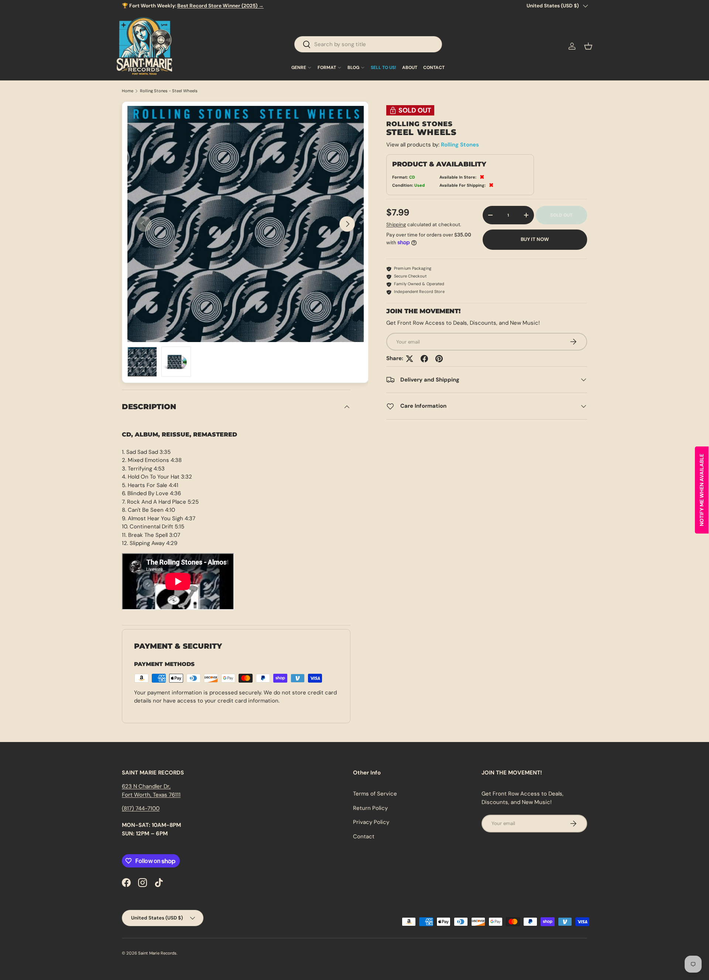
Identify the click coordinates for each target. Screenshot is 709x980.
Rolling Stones (460, 144)
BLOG (353, 67)
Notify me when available (701, 490)
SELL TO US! (383, 67)
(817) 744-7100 (141, 808)
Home (127, 91)
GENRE (298, 67)
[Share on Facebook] (424, 358)
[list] (245, 224)
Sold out (561, 215)
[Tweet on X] (409, 358)
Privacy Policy (371, 822)
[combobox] (368, 44)
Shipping (396, 224)
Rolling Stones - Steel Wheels (169, 91)
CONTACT (434, 67)
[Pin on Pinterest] (439, 358)
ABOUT (409, 67)
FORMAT (327, 67)
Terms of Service (375, 793)
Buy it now (535, 239)
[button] (588, 46)
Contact (363, 836)
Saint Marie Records (157, 953)
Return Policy (370, 808)
